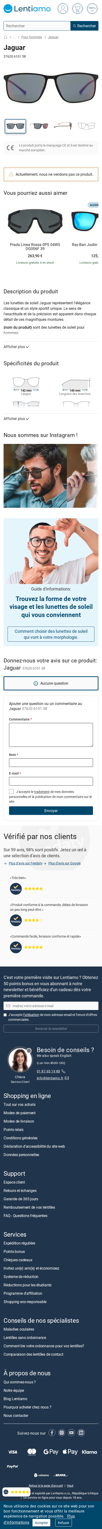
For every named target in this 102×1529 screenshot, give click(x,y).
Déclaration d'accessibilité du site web (34, 1146)
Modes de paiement (20, 1112)
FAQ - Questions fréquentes (25, 1215)
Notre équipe (14, 1390)
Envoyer (51, 810)
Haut (70, 1485)
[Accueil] (5, 37)
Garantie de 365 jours (21, 1198)
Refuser (63, 1522)
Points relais (13, 1129)
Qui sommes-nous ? (20, 1381)
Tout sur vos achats (19, 1104)
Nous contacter (16, 1415)
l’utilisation (31, 1014)
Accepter (41, 1522)
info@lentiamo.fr (50, 1078)
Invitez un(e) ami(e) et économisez (31, 1268)
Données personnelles (21, 1154)
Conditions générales (20, 1137)
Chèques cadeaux (18, 1259)
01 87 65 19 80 (48, 1071)
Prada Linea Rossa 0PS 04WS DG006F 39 (35, 247)
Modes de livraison (19, 1121)
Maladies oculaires (19, 1329)
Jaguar (53, 37)
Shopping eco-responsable (25, 1301)
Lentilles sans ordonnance (25, 1337)
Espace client (14, 1182)
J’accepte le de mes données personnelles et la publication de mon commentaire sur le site (50, 796)
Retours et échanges (20, 1190)
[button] (15, 126)
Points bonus (14, 1251)
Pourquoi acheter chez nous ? (27, 1406)
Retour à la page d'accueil (46, 1485)
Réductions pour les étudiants (27, 1285)
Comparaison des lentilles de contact (33, 1354)
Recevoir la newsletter (51, 1028)
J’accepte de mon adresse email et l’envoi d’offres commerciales (52, 1017)
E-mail (15, 773)
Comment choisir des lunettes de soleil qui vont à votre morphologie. (51, 634)
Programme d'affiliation (23, 1293)
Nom (13, 754)
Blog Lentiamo (15, 1398)
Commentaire (20, 719)
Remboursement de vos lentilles (29, 1207)
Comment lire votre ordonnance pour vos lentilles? (44, 1346)
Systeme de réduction (21, 1276)
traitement (42, 791)
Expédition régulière (19, 1243)
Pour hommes (31, 37)
